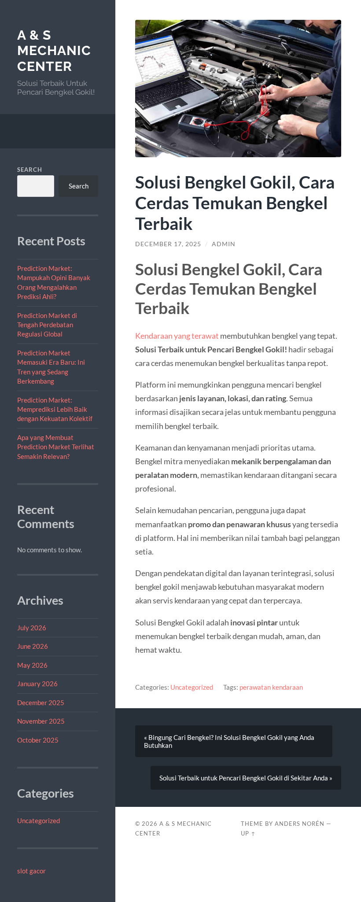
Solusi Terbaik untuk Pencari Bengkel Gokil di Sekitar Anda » (245, 778)
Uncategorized (38, 820)
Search (29, 169)
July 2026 (31, 628)
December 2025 (40, 702)
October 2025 (38, 740)
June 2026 (32, 646)
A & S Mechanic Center (54, 50)
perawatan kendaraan (271, 687)
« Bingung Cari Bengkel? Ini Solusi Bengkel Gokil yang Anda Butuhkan (229, 741)
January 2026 (37, 684)
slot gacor (31, 871)
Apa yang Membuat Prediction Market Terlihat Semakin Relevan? (55, 446)
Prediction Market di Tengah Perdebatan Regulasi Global (47, 324)
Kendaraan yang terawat (177, 335)
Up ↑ (248, 833)
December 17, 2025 (168, 244)
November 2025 (41, 721)
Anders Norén (299, 823)
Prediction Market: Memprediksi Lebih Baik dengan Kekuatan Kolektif (54, 409)
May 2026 (32, 665)
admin (224, 244)
